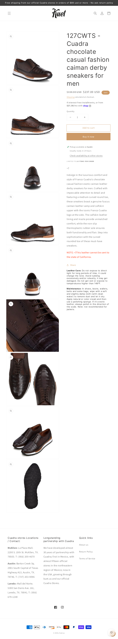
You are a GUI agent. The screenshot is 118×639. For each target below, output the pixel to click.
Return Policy (85, 551)
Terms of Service (87, 558)
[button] (9, 13)
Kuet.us (62, 633)
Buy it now (88, 136)
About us (83, 544)
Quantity (70, 111)
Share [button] (73, 265)
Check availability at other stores (86, 155)
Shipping (71, 97)
